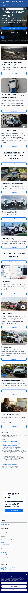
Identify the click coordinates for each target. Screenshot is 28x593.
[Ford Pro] (3, 9)
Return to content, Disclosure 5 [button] (10, 464)
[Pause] (2, 37)
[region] (14, 582)
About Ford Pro (5, 524)
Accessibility (4, 554)
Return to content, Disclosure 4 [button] (10, 448)
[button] (26, 9)
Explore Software (14, 262)
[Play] (4, 375)
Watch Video (14, 391)
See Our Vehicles (14, 28)
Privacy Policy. (16, 580)
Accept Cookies (14, 589)
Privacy (3, 542)
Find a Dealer (14, 32)
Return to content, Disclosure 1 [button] (9, 438)
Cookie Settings (5, 544)
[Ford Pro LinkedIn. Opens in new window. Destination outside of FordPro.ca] (6, 568)
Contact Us (14, 394)
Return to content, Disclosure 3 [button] (10, 445)
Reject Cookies (14, 586)
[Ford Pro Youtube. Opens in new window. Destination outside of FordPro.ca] (13, 568)
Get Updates (14, 510)
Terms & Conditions (6, 539)
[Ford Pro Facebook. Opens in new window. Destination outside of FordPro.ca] (2, 568)
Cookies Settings (14, 582)
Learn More (14, 146)
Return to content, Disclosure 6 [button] (10, 467)
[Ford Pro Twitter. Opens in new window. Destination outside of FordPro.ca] (10, 568)
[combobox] (16, 9)
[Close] (26, 574)
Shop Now (14, 111)
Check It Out (14, 73)
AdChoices (4, 557)
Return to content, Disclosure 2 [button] (10, 441)
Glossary (3, 532)
